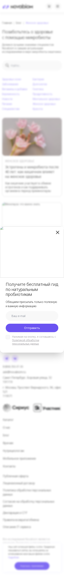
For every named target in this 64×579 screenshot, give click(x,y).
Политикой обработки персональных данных (25, 341)
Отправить (32, 328)
